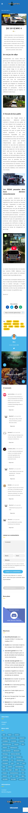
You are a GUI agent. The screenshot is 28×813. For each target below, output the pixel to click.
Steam (5, 773)
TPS (23, 773)
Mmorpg (5, 754)
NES (12, 757)
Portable (5, 763)
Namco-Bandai (15, 754)
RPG (4, 770)
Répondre (11, 410)
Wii (11, 776)
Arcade (5, 738)
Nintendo (5, 760)
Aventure (13, 738)
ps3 (5, 326)
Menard (7, 702)
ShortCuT (11, 416)
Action (17, 735)
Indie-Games (6, 750)
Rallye (16, 326)
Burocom (8, 679)
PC (22, 324)
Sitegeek (4, 722)
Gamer (5, 747)
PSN (4, 766)
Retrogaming (19, 766)
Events (16, 744)
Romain (7, 685)
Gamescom (7, 324)
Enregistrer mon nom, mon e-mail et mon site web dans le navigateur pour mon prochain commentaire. (14, 565)
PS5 (24, 763)
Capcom (21, 738)
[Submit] (23, 588)
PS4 (18, 763)
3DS (4, 735)
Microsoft (16, 750)
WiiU (17, 776)
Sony (22, 770)
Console (16, 321)
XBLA (23, 776)
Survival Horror (14, 773)
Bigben (9, 321)
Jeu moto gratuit (10, 651)
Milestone (15, 324)
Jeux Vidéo (6, 16)
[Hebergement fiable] (14, 808)
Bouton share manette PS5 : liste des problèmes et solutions (14, 673)
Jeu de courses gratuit (12, 661)
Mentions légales (6, 792)
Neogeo (5, 757)
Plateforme (20, 760)
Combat (5, 741)
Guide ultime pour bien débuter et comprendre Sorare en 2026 (14, 704)
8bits (9, 735)
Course (22, 741)
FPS (23, 744)
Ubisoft (5, 776)
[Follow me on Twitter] (14, 348)
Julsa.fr (3, 724)
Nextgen (18, 757)
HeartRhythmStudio (11, 637)
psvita (10, 326)
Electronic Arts (7, 744)
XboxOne (21, 779)
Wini (14, 342)
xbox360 (6, 329)
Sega (10, 770)
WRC (22, 326)
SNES (16, 770)
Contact (3, 790)
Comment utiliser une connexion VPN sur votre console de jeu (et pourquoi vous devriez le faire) (14, 665)
